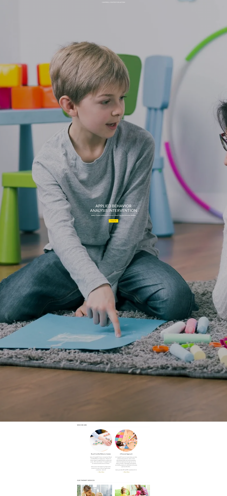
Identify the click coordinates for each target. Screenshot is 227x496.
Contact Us (113, 221)
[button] (101, 472)
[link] (113, 2)
